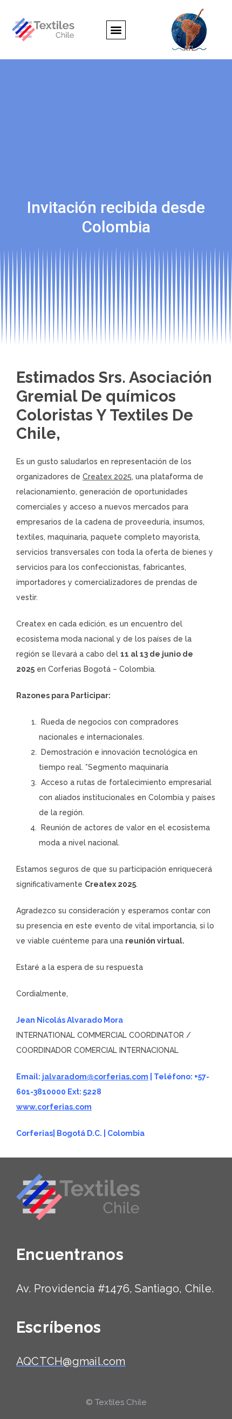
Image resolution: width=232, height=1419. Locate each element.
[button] (115, 29)
